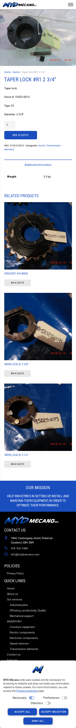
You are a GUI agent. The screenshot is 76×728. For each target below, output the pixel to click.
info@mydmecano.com (25, 554)
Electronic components (24, 638)
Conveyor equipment (22, 627)
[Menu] (70, 4)
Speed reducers (19, 643)
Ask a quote (21, 135)
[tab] (38, 165)
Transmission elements (24, 649)
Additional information (38, 165)
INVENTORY (14, 621)
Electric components (22, 632)
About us (12, 594)
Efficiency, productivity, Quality (28, 610)
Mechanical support (22, 616)
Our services (14, 599)
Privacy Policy (15, 573)
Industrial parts (19, 605)
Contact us (13, 654)
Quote (16, 72)
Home (7, 72)
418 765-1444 (19, 548)
